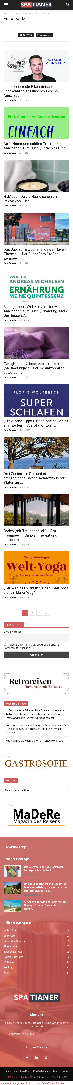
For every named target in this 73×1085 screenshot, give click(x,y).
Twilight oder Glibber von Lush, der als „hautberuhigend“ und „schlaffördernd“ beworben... (35, 368)
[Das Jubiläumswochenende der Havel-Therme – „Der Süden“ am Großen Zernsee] (36, 229)
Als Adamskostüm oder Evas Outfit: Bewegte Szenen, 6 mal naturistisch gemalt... (45, 905)
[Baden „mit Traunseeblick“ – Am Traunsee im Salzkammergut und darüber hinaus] (36, 510)
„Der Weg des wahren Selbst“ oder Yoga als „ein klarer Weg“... (36, 590)
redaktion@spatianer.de (49, 1034)
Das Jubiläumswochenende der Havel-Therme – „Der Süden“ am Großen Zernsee (35, 253)
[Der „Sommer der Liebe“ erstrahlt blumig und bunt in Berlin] (12, 871)
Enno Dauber (10, 100)
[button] (6, 5)
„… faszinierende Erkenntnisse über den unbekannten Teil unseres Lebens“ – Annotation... (35, 91)
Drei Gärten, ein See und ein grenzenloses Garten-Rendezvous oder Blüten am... (35, 478)
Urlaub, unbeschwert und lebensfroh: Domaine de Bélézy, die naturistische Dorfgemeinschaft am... (45, 887)
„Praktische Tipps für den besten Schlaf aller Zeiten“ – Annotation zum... (36, 423)
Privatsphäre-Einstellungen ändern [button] (50, 1070)
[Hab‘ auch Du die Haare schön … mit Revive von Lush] (36, 176)
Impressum (11, 1070)
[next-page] (47, 613)
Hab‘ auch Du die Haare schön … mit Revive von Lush (35, 740)
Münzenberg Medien (18, 1076)
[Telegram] (46, 1057)
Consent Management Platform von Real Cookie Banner (32, 1083)
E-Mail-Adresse (12, 631)
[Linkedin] (36, 1057)
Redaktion (25, 1070)
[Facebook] (26, 1057)
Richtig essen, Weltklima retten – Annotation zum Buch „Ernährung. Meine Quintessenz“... (36, 311)
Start (6, 13)
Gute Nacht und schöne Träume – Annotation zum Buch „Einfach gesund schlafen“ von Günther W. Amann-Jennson (37, 729)
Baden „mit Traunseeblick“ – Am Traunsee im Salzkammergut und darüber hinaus (30, 535)
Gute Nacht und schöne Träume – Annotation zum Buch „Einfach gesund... (36, 146)
